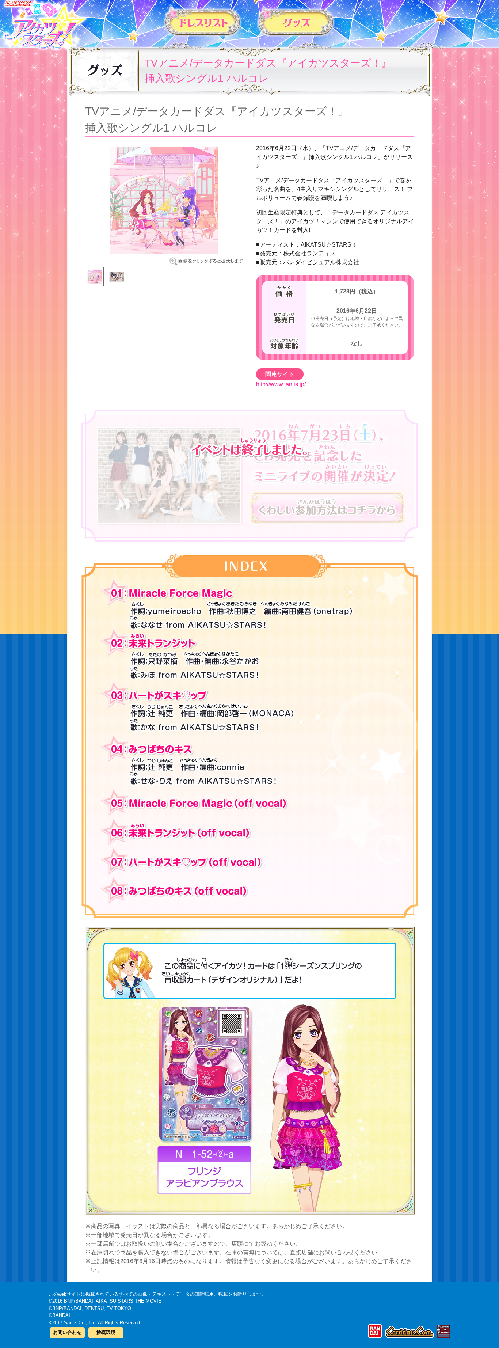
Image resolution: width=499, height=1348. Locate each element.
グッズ (296, 21)
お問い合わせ (67, 1332)
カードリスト (203, 21)
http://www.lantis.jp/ (281, 384)
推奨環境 (105, 1332)
